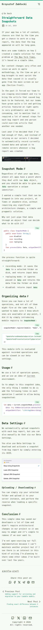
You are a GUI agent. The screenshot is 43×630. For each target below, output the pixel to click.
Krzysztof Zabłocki (14, 4)
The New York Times (24, 57)
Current (31, 376)
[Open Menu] (39, 4)
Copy (37, 228)
